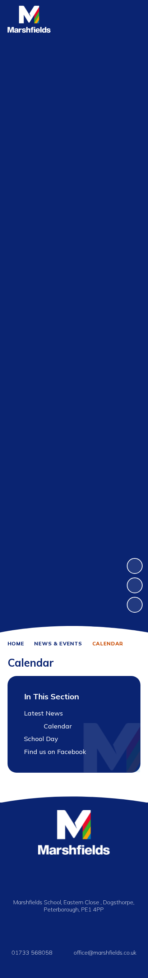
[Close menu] (131, 19)
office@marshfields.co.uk (105, 952)
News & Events (58, 643)
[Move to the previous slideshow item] (135, 585)
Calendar (108, 643)
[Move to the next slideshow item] (135, 566)
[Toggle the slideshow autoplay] (135, 605)
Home (16, 643)
